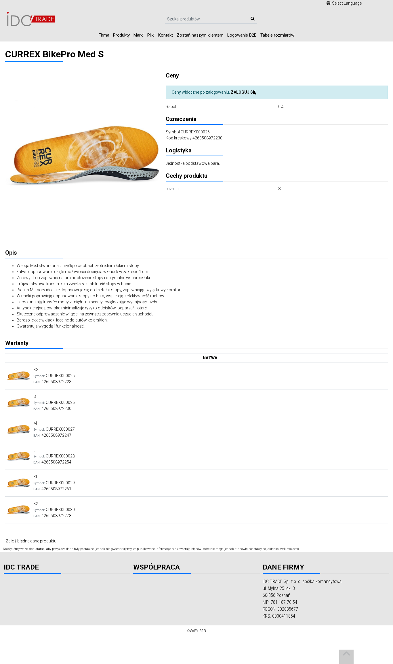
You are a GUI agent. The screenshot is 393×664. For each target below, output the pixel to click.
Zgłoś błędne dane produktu (31, 541)
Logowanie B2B (242, 35)
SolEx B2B (198, 631)
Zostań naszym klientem (200, 35)
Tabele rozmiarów (277, 35)
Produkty (121, 35)
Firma (104, 35)
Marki (138, 35)
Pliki (150, 35)
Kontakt (165, 35)
